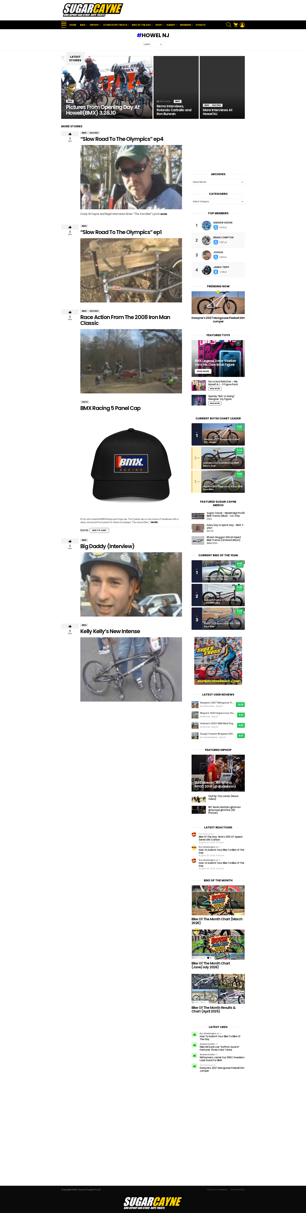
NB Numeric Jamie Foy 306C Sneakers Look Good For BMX (222, 1059)
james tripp (221, 267)
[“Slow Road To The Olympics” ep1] (131, 270)
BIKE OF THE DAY (141, 24)
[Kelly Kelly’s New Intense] (131, 669)
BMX (82, 24)
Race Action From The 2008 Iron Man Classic (125, 320)
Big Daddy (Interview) (107, 546)
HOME (72, 24)
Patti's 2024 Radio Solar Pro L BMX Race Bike (222, 625)
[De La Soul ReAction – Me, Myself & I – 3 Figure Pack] (199, 385)
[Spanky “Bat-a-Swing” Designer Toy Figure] (199, 400)
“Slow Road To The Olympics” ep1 (121, 232)
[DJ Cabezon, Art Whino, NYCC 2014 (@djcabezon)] (218, 773)
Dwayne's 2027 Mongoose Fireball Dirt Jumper (222, 440)
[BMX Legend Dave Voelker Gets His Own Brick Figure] (218, 358)
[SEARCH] (228, 25)
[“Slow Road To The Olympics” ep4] (131, 177)
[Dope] (196, 931)
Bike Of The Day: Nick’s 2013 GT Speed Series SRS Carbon (220, 838)
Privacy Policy (238, 1189)
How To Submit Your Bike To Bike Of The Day (221, 851)
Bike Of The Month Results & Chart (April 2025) (214, 1009)
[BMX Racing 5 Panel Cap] (131, 465)
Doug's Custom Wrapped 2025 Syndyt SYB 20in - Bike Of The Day (218, 733)
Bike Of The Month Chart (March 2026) (217, 921)
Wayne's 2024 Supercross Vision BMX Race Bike (223, 488)
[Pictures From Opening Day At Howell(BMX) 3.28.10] (107, 87)
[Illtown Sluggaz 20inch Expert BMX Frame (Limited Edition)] (198, 540)
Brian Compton (223, 237)
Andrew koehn (222, 222)
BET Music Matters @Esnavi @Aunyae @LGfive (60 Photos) (224, 810)
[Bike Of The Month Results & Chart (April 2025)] (218, 989)
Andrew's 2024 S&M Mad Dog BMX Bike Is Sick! (221, 464)
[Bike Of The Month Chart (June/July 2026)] (218, 945)
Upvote (70, 133)
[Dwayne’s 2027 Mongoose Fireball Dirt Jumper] (218, 302)
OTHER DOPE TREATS (115, 24)
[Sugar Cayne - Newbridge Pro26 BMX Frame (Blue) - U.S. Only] (198, 516)
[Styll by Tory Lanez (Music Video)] (199, 799)
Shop (158, 24)
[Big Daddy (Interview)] (131, 584)
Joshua (218, 252)
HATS (85, 401)
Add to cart (99, 530)
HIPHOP (94, 24)
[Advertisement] (187, 10)
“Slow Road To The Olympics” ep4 (121, 139)
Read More (215, 388)
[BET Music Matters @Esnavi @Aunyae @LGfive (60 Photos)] (199, 810)
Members (185, 24)
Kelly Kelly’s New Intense (110, 631)
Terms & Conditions (217, 1189)
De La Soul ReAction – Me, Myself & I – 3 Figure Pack (223, 383)
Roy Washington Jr (208, 846)
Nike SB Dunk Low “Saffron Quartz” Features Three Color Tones (220, 1048)
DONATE (201, 24)
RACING (216, 105)
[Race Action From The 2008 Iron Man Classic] (131, 361)
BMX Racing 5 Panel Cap (110, 408)
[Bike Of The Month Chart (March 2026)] (218, 900)
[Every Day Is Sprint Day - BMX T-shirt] (198, 528)
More (163, 214)
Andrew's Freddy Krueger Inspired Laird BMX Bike (222, 601)
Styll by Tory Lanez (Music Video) (223, 797)
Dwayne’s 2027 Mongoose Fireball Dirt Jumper (218, 319)
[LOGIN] (242, 25)
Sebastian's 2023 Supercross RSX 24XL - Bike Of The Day (221, 577)
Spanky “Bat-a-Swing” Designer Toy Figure (221, 397)
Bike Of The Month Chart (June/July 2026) (211, 965)
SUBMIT (170, 24)
